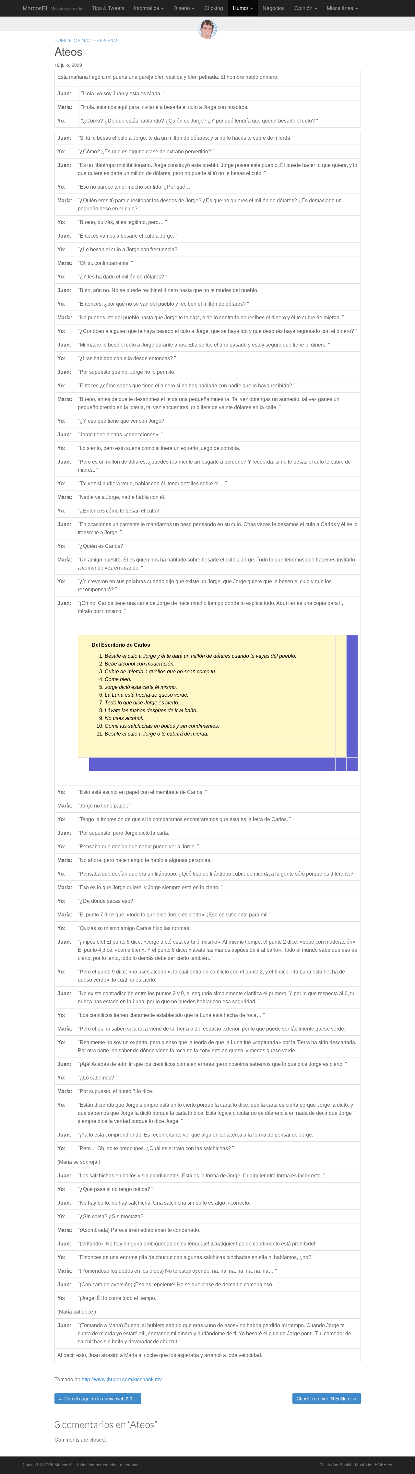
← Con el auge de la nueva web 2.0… (98, 1398)
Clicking (213, 8)
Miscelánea (341, 8)
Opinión (304, 8)
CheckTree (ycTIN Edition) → (327, 1398)
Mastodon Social (335, 1464)
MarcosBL (52, 8)
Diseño (182, 8)
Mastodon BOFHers (373, 1464)
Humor (241, 8)
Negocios (274, 8)
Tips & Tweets (108, 8)
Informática (147, 8)
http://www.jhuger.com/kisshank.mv (122, 1379)
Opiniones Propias (96, 40)
